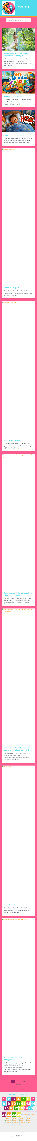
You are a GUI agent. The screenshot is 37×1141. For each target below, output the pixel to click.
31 (24, 1081)
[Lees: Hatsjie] (18, 121)
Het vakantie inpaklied (13, 97)
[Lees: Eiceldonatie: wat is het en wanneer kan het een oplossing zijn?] (18, 39)
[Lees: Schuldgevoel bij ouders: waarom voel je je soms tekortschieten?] (18, 676)
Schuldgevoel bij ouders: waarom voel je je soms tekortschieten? (17, 749)
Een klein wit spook (11, 288)
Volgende (19, 1085)
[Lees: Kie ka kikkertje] (18, 833)
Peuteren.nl (23, 8)
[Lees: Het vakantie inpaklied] (18, 82)
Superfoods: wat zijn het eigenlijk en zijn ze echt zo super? (18, 594)
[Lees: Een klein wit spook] (18, 216)
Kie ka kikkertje (10, 905)
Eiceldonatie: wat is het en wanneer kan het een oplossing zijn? (18, 55)
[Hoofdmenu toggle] (33, 8)
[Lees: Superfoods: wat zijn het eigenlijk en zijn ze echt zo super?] (18, 522)
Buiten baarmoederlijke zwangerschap (13, 1058)
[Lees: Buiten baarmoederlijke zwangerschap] (18, 986)
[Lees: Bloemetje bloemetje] (18, 369)
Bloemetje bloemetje (12, 440)
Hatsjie (7, 135)
